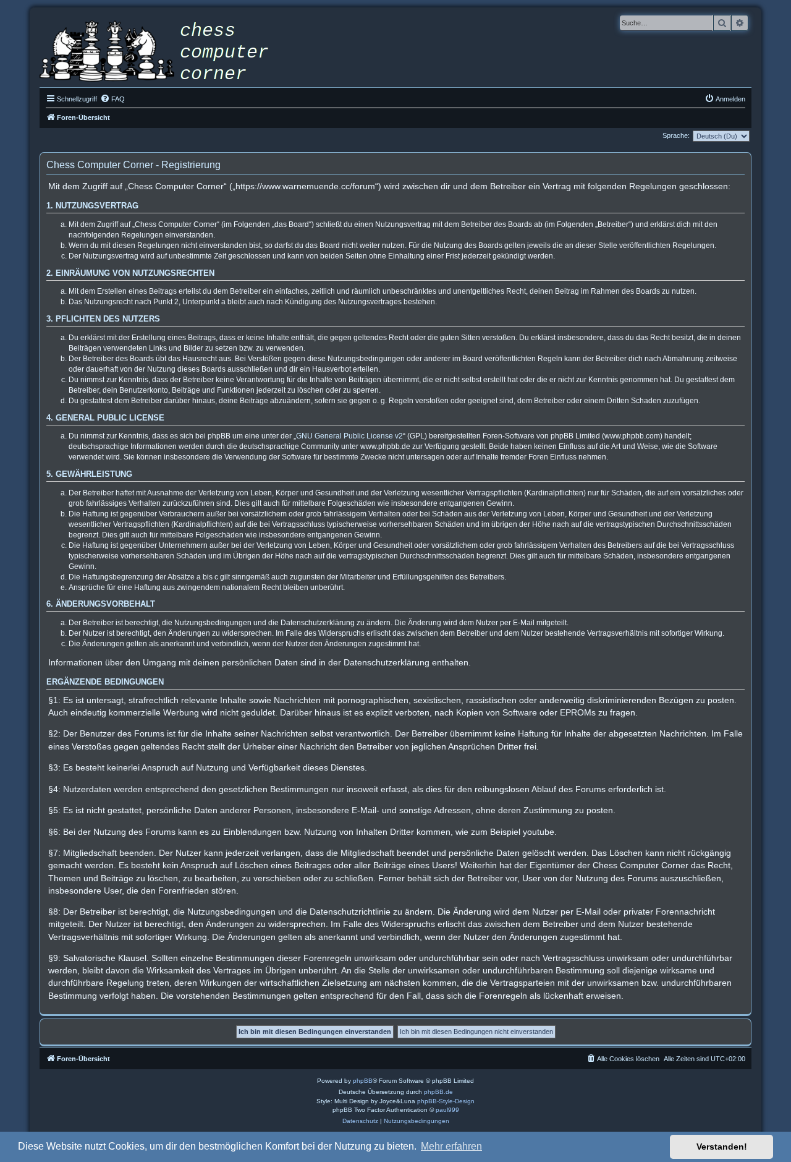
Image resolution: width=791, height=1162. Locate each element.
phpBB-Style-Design (446, 1101)
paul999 (447, 1109)
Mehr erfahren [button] (451, 1146)
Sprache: (676, 135)
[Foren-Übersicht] (163, 52)
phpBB (363, 1080)
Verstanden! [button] (721, 1146)
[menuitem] (112, 99)
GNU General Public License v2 (349, 436)
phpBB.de (438, 1091)
